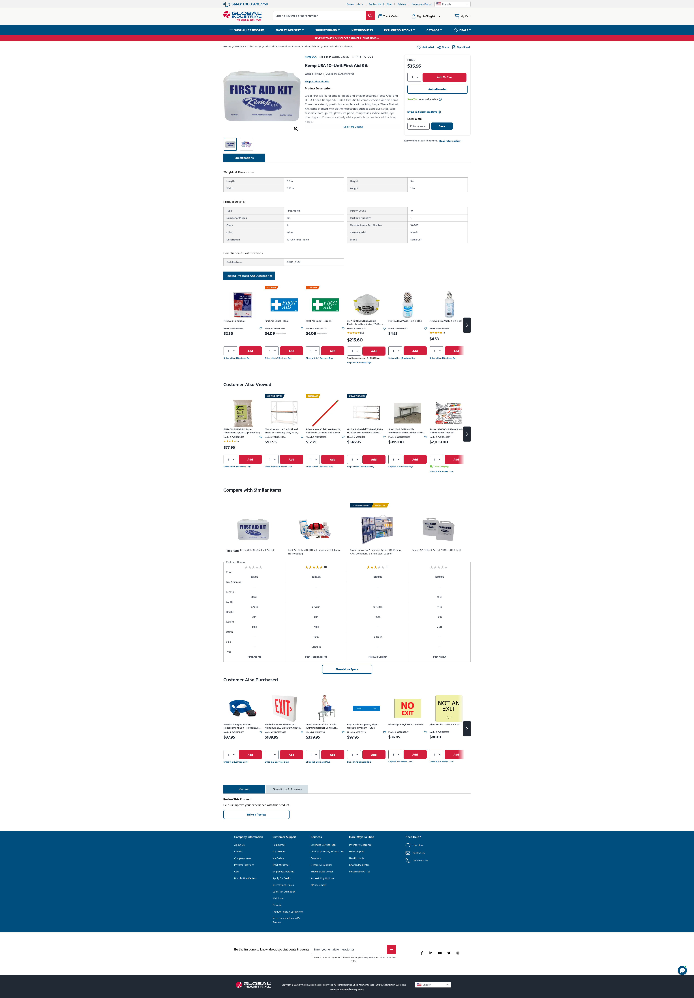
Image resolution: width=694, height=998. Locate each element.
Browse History (355, 4)
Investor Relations (244, 865)
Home (227, 46)
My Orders (278, 858)
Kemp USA (311, 57)
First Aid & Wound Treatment (282, 46)
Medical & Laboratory (248, 46)
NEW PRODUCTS (362, 30)
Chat (389, 4)
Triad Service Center (322, 872)
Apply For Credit (281, 878)
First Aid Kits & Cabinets (338, 46)
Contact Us (375, 4)
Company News (242, 858)
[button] (452, 4)
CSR (236, 872)
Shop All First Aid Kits (317, 81)
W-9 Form (278, 898)
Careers (238, 851)
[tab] (244, 158)
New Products (356, 858)
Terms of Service (387, 957)
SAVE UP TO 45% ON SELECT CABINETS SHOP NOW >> (347, 38)
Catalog (402, 4)
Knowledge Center (422, 4)
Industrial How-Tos (359, 872)
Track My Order (281, 865)
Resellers (316, 858)
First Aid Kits (312, 46)
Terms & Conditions (339, 989)
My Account (279, 851)
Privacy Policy (368, 957)
